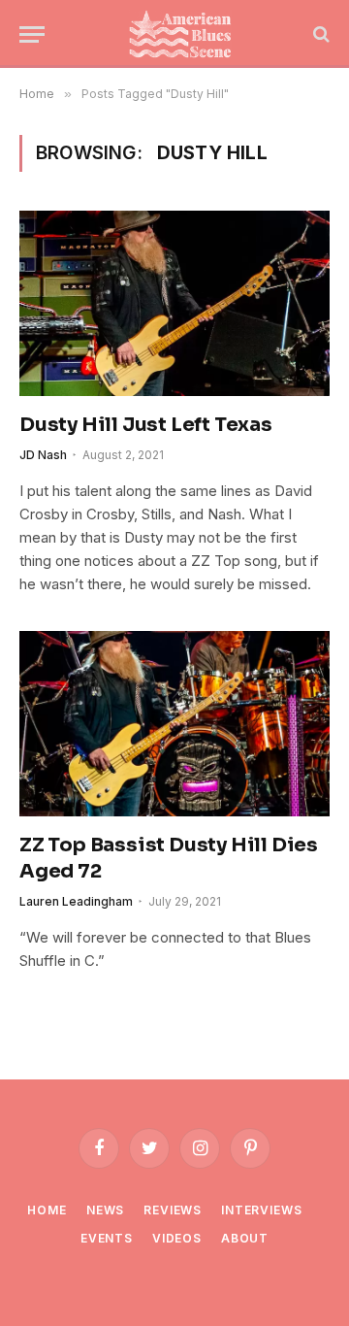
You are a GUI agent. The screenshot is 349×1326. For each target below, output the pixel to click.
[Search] (319, 34)
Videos (177, 1238)
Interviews (261, 1210)
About (245, 1238)
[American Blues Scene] (184, 34)
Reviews (172, 1210)
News (105, 1210)
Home (46, 1210)
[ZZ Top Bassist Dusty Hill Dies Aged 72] (174, 723)
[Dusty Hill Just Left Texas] (174, 303)
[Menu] (32, 34)
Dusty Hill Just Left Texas (145, 425)
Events (106, 1238)
